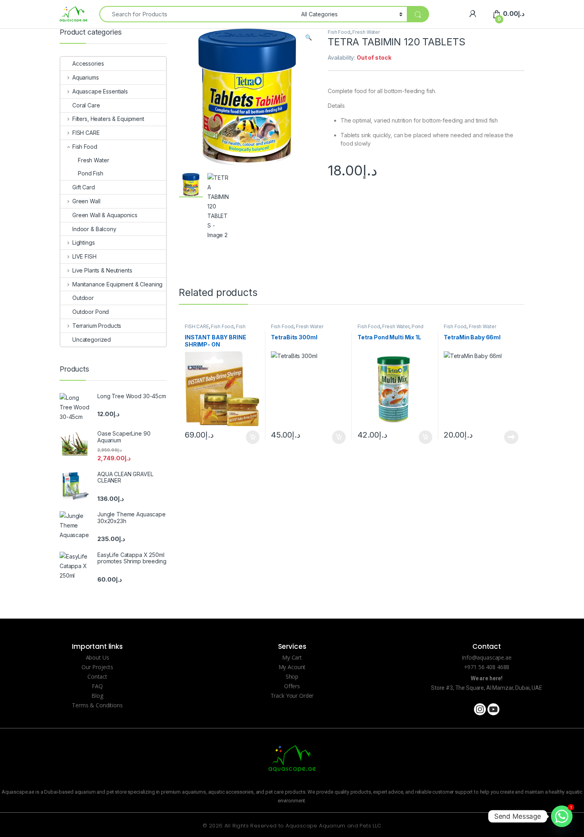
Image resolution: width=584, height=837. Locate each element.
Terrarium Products (96, 325)
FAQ (97, 686)
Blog (97, 695)
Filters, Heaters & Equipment (108, 118)
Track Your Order (292, 695)
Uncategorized (91, 339)
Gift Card (83, 187)
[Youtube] (493, 709)
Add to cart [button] (252, 437)
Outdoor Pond (90, 311)
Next (298, 134)
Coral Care (86, 105)
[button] (308, 37)
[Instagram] (480, 709)
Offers (292, 686)
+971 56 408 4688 (487, 667)
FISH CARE (197, 326)
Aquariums (85, 77)
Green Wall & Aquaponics (104, 215)
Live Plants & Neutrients (102, 270)
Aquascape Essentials (100, 91)
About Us (97, 657)
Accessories (88, 63)
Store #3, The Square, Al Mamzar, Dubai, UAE (486, 688)
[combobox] (198, 14)
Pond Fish (90, 173)
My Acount (292, 667)
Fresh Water (365, 32)
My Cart (292, 657)
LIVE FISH (84, 256)
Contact (97, 676)
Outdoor (83, 297)
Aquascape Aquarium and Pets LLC (333, 825)
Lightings (83, 242)
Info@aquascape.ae (487, 657)
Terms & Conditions (97, 705)
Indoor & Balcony (94, 229)
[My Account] (472, 14)
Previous (202, 134)
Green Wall (86, 201)
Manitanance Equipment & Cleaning (117, 284)
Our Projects (97, 667)
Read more (511, 437)
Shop (292, 676)
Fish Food (339, 32)
